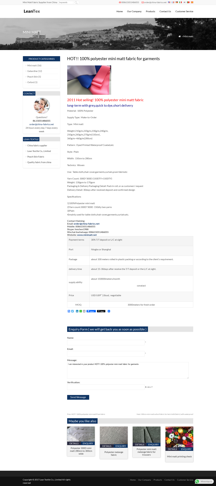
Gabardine (32, 71)
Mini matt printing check (179, 456)
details (74, 443)
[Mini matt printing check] (179, 446)
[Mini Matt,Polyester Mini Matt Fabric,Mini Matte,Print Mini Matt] (32, 14)
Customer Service (184, 11)
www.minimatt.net (87, 234)
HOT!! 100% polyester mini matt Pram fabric (86, 414)
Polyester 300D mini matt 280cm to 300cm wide (81, 451)
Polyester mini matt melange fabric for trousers (146, 452)
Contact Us (165, 11)
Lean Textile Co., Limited (39, 151)
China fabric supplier (37, 145)
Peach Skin (32, 76)
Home (120, 11)
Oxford (30, 82)
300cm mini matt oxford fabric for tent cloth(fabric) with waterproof (165, 414)
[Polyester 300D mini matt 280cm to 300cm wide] (81, 440)
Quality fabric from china (39, 162)
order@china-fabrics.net (155, 2)
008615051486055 (130, 2)
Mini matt (188, 36)
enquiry (88, 443)
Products (150, 11)
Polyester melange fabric (113, 453)
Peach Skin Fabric (35, 156)
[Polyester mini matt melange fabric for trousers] (146, 441)
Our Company (134, 11)
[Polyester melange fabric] (114, 443)
